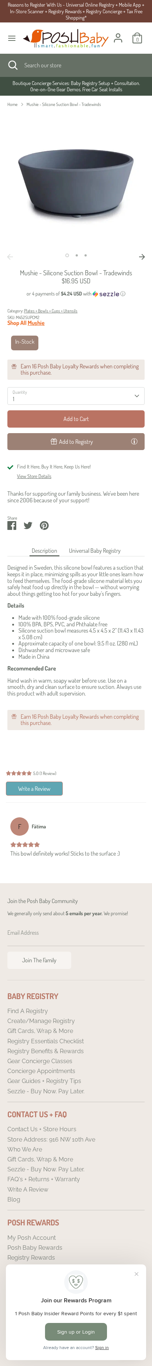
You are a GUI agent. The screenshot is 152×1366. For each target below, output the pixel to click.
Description (44, 550)
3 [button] (85, 255)
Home (12, 104)
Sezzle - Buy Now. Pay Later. (45, 1091)
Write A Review (27, 1189)
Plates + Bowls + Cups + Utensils (50, 311)
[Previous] (10, 257)
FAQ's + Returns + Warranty (43, 1179)
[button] (76, 293)
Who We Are (24, 1149)
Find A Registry (27, 1011)
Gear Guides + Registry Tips (44, 1080)
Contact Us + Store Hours (41, 1129)
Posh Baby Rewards (34, 1247)
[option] (76, 86)
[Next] (142, 257)
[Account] (118, 33)
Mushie (36, 322)
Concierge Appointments (41, 1071)
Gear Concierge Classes (39, 1061)
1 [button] (67, 255)
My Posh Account (31, 1237)
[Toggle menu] (11, 38)
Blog (13, 1199)
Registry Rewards (31, 1257)
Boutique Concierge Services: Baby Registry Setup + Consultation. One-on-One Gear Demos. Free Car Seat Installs (76, 86)
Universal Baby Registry (95, 550)
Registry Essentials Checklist (45, 1041)
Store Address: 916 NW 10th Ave (51, 1139)
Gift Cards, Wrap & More (40, 1030)
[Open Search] (12, 65)
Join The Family (39, 960)
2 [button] (77, 255)
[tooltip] (134, 441)
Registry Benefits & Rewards (45, 1051)
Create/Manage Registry (41, 1021)
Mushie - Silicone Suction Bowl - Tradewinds (64, 104)
